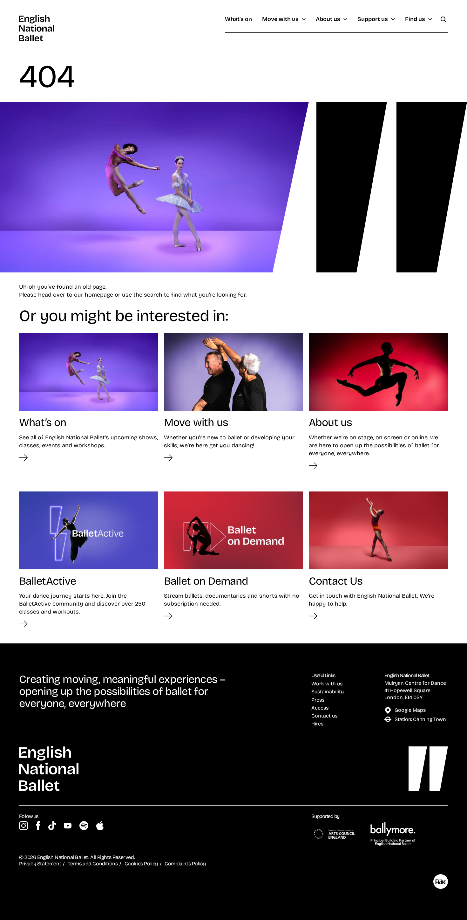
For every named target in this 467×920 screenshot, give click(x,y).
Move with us (280, 19)
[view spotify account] (83, 825)
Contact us (324, 715)
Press (317, 699)
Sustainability (327, 691)
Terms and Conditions (93, 863)
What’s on (238, 19)
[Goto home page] (36, 28)
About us (328, 19)
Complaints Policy (185, 863)
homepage (99, 295)
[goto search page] (443, 19)
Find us (415, 19)
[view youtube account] (67, 825)
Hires (317, 723)
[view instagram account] (23, 825)
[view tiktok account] (52, 825)
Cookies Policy (141, 863)
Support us (372, 19)
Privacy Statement (40, 863)
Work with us (326, 683)
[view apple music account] (100, 825)
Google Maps (410, 709)
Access (319, 707)
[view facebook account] (38, 825)
